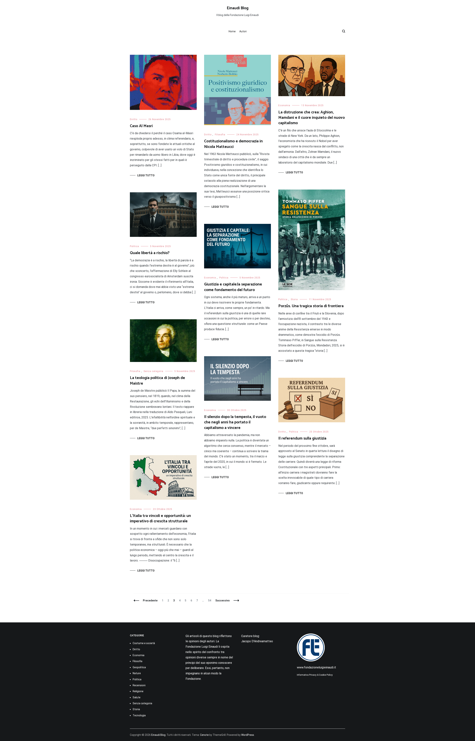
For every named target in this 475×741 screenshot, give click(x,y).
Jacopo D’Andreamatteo (257, 641)
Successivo (222, 600)
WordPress (247, 734)
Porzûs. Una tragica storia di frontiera (311, 306)
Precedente (150, 600)
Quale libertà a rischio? (149, 253)
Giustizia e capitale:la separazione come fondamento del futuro (233, 287)
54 (210, 600)
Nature (137, 673)
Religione (138, 691)
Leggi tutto (146, 175)
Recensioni (139, 685)
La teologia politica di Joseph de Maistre (157, 380)
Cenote (204, 734)
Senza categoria (153, 371)
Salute (136, 697)
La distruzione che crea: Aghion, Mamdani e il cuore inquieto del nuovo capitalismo (311, 117)
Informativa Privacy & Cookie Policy (315, 675)
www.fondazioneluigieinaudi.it (316, 667)
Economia (284, 105)
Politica (282, 299)
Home (232, 31)
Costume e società (144, 643)
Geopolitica (139, 667)
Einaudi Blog (237, 8)
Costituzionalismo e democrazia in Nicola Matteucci (233, 144)
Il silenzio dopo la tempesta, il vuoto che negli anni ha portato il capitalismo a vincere (235, 422)
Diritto (133, 119)
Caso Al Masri (141, 126)
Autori (243, 31)
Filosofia (220, 134)
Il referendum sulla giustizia (302, 438)
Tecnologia (139, 715)
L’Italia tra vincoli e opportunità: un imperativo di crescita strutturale (160, 518)
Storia (294, 299)
